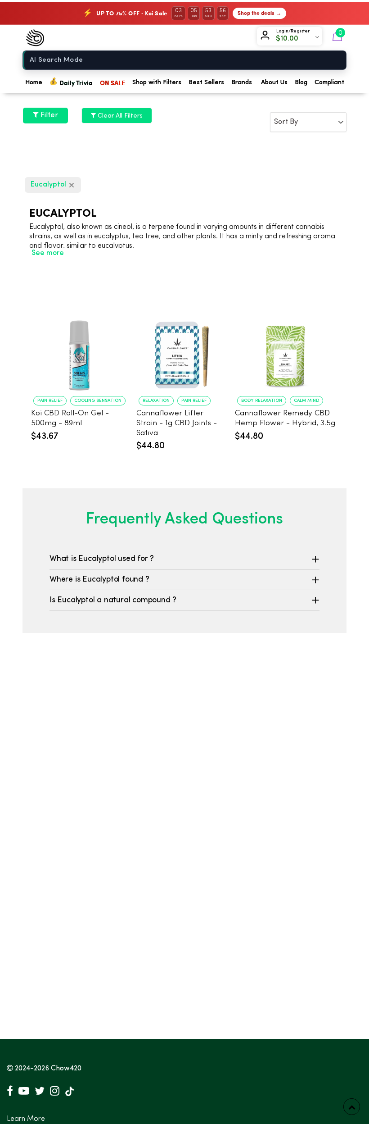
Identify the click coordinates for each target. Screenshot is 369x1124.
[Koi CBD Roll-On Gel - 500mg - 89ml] (79, 347)
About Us (274, 82)
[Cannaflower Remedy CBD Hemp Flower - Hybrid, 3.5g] (286, 347)
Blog (301, 82)
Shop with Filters (156, 82)
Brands (241, 82)
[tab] (185, 559)
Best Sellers (206, 82)
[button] (185, 559)
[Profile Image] (267, 37)
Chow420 (66, 1068)
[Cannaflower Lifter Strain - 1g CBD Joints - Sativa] (181, 347)
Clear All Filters (119, 116)
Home (33, 82)
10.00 (290, 38)
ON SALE (112, 82)
